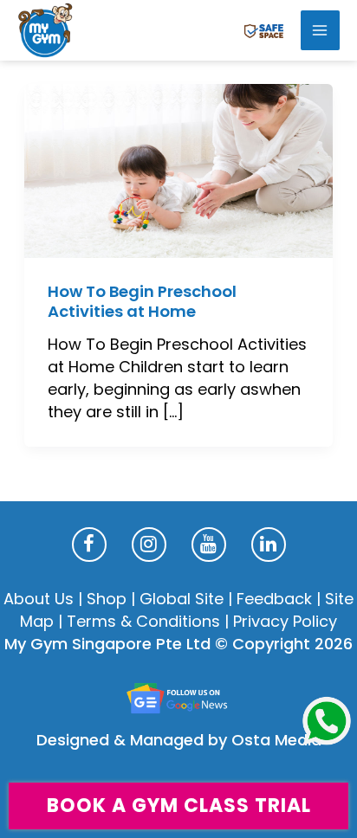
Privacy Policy (285, 621)
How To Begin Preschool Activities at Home (142, 301)
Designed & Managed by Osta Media (178, 740)
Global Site (182, 598)
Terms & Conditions (143, 621)
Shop (107, 598)
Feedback (274, 598)
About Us (38, 598)
